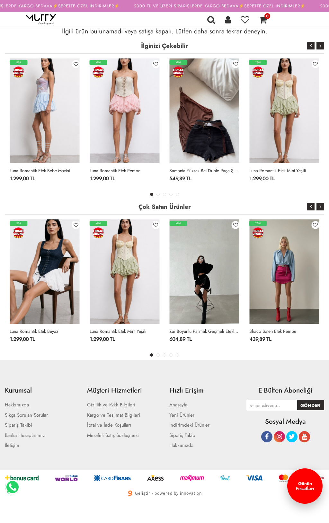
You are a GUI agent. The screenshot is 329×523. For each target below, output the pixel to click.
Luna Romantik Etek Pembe (115, 170)
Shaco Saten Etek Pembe (272, 331)
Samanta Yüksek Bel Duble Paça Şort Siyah (204, 170)
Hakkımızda (181, 445)
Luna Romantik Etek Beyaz (34, 331)
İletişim (12, 445)
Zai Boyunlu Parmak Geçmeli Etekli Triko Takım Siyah (204, 331)
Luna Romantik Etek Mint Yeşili (277, 170)
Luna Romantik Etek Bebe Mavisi (40, 170)
